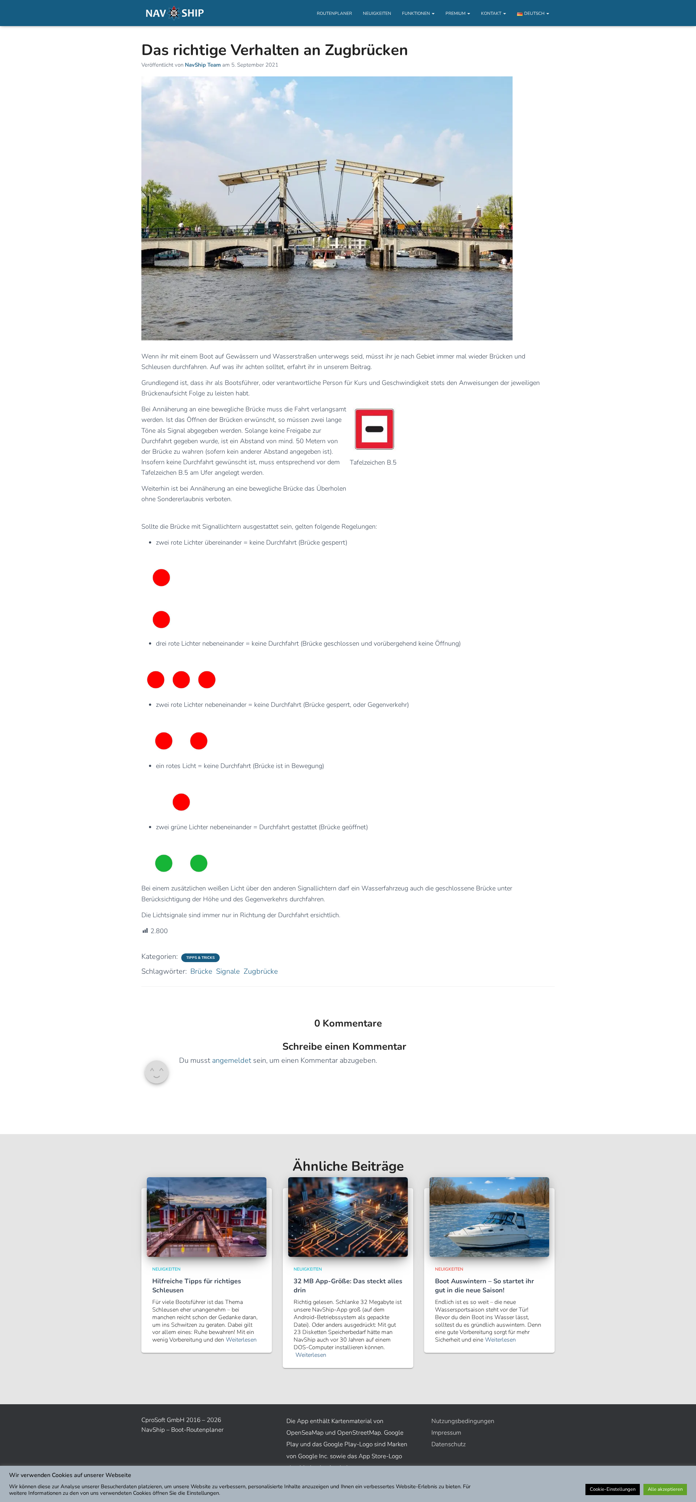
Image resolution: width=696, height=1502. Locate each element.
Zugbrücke (261, 971)
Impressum (446, 1432)
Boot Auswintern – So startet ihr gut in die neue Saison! (484, 1286)
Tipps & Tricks (200, 957)
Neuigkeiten (377, 13)
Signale (228, 971)
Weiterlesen (241, 1340)
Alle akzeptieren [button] (665, 1489)
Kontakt (491, 13)
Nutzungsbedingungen (462, 1421)
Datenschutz (448, 1444)
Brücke (201, 971)
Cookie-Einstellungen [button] (612, 1489)
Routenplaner (334, 13)
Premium (456, 13)
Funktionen (416, 13)
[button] (433, 13)
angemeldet (231, 1060)
